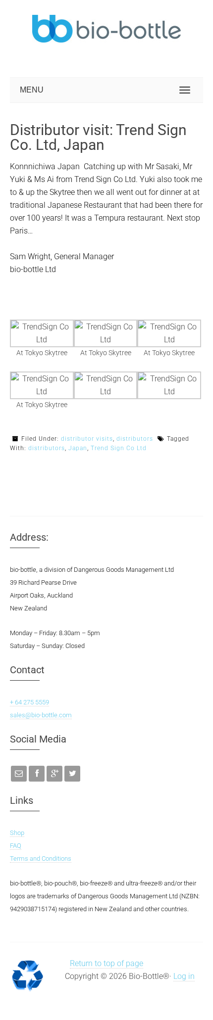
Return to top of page (106, 963)
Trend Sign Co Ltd (119, 448)
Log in (184, 976)
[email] (19, 774)
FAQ (15, 845)
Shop (17, 832)
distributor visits (87, 438)
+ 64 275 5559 (29, 702)
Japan (77, 448)
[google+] (54, 774)
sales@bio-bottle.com (41, 715)
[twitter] (72, 774)
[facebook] (37, 774)
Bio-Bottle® (84, 29)
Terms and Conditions (40, 858)
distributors (134, 438)
